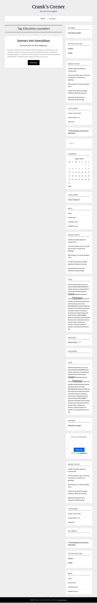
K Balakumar (42, 46)
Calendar (70, 289)
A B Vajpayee (71, 284)
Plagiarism (81, 308)
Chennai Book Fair (84, 289)
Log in (70, 213)
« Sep (69, 186)
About (43, 19)
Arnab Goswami (76, 286)
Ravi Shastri (74, 315)
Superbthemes (62, 600)
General (70, 122)
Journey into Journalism (33, 40)
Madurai (87, 301)
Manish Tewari (81, 303)
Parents (77, 308)
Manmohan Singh (72, 306)
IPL (89, 298)
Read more (33, 62)
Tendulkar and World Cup (80, 324)
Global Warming (79, 294)
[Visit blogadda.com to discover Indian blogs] (79, 133)
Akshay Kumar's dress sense (81, 284)
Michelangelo (80, 306)
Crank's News (72, 117)
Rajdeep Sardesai (81, 312)
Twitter (70, 53)
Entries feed (71, 217)
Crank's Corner (48, 7)
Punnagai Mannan (72, 312)
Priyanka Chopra (83, 310)
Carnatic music (76, 289)
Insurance (85, 298)
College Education (82, 291)
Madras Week (81, 301)
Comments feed (73, 222)
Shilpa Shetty (77, 317)
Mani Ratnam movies (73, 303)
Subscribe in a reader (74, 33)
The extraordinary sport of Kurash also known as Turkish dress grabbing (79, 77)
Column (71, 294)
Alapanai (70, 286)
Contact (52, 19)
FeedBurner (83, 453)
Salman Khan (71, 317)
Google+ (70, 48)
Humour (77, 297)
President (76, 310)
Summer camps (73, 319)
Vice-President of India (78, 326)
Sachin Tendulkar (81, 315)
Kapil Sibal (70, 301)
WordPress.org (73, 226)
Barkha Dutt (85, 286)
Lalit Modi (75, 301)
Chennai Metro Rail (72, 291)
